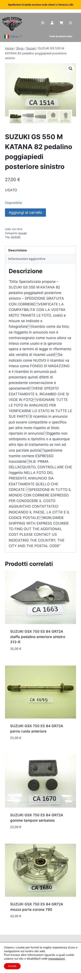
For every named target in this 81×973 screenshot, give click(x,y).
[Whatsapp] (70, 22)
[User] (52, 22)
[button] (70, 68)
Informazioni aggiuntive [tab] (26, 259)
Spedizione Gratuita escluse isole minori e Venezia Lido (40, 4)
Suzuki (22, 233)
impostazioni (56, 958)
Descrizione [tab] (17, 250)
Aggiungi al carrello (25, 212)
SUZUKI (15, 237)
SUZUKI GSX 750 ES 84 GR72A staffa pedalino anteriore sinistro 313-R (37, 636)
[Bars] (43, 22)
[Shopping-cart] (61, 22)
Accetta (12, 966)
